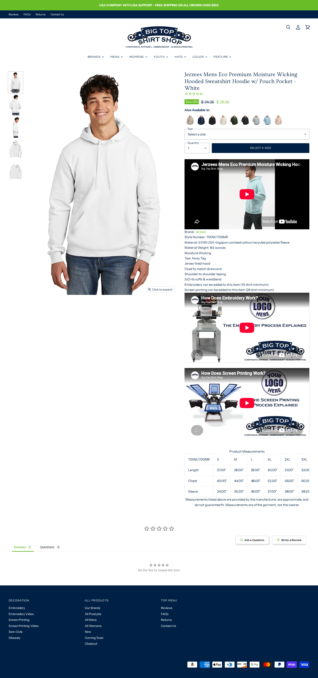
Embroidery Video (21, 614)
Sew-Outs (15, 632)
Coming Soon (94, 638)
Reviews (13, 14)
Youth (160, 56)
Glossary (14, 638)
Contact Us (57, 14)
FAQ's (27, 14)
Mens (115, 56)
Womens (137, 56)
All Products (93, 614)
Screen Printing (19, 620)
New (88, 632)
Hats (179, 56)
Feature (221, 56)
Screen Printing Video (23, 626)
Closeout (91, 644)
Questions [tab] (47, 547)
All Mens (90, 620)
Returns (40, 14)
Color (199, 56)
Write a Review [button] (291, 540)
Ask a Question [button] (254, 540)
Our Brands (92, 608)
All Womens (93, 626)
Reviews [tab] (20, 547)
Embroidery (17, 608)
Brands (95, 56)
